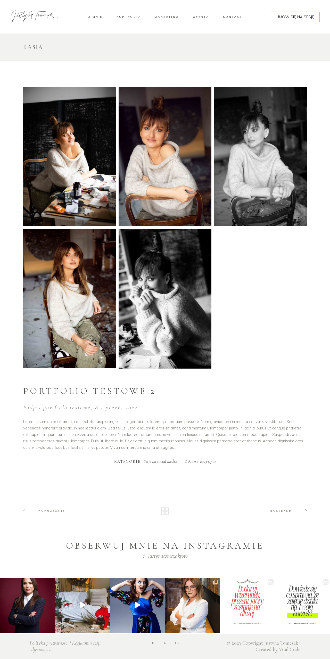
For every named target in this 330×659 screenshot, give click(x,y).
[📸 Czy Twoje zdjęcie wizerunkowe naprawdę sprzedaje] (302, 605)
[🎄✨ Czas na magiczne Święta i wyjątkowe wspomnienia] (82, 605)
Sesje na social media (160, 461)
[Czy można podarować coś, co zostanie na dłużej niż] (247, 605)
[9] (165, 156)
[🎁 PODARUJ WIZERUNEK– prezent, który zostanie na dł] (137, 605)
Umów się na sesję (295, 16)
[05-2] (69, 156)
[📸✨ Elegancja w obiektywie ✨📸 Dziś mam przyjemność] (27, 605)
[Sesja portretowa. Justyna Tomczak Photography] (165, 299)
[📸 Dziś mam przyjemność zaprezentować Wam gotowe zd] (192, 605)
